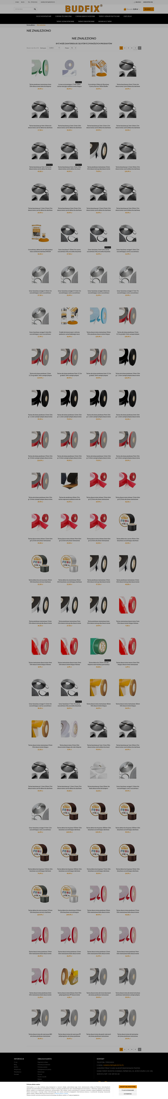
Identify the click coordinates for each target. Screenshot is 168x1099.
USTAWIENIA (128, 1094)
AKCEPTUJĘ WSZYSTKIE (128, 1086)
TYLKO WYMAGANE (128, 1090)
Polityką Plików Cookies (61, 1093)
